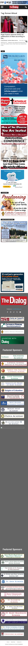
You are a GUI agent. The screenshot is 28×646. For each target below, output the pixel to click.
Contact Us (19, 642)
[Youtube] (20, 312)
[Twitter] (17, 312)
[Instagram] (11, 312)
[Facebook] (7, 312)
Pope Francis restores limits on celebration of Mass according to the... (13, 36)
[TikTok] (14, 312)
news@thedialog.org (16, 309)
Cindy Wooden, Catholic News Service (9, 40)
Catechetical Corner (5, 32)
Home (2, 10)
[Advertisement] (14, 257)
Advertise (13, 642)
